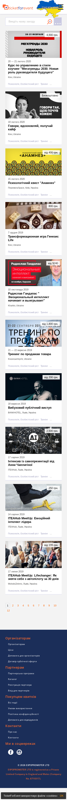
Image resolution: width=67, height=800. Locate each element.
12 (8, 610)
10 (55, 605)
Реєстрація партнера (20, 684)
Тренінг (44, 84)
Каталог (12, 679)
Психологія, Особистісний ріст (23, 84)
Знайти (49, 21)
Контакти (13, 737)
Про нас (12, 731)
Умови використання (20, 708)
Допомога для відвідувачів (23, 719)
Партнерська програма (21, 673)
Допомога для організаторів (24, 655)
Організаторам (16, 644)
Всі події (12, 702)
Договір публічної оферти (22, 661)
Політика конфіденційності (23, 714)
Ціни (10, 649)
